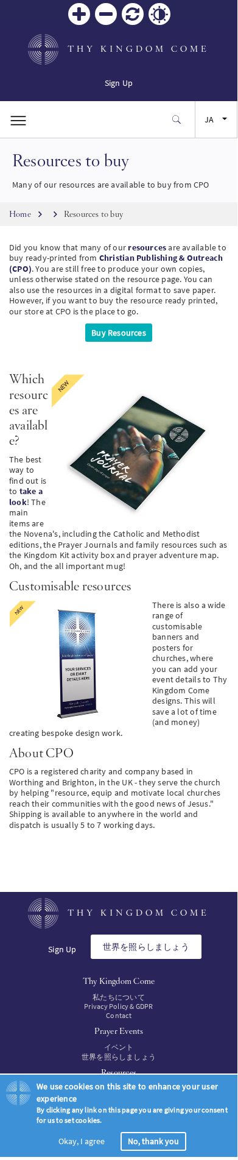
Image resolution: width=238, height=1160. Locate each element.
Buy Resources (118, 332)
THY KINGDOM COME (138, 49)
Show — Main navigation (18, 119)
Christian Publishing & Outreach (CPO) (116, 263)
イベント (119, 1047)
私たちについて (118, 997)
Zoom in (79, 14)
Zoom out (106, 14)
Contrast (159, 14)
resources (147, 247)
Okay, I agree (81, 1141)
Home (20, 214)
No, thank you (153, 1141)
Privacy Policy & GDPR (118, 1006)
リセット (133, 14)
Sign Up (119, 82)
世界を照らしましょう (146, 946)
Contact (118, 1015)
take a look (26, 496)
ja (209, 119)
